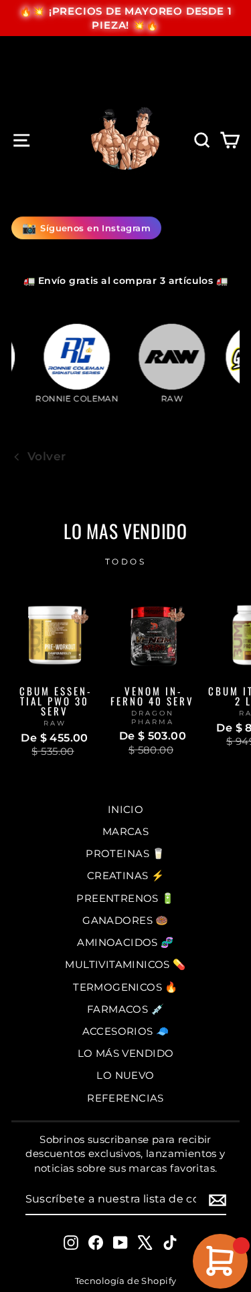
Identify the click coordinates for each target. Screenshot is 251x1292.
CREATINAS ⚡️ (126, 875)
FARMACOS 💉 (125, 1009)
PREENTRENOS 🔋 (125, 898)
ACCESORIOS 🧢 (125, 1031)
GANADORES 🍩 (125, 920)
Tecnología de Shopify (126, 1281)
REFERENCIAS (125, 1098)
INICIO (125, 809)
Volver (46, 456)
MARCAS (125, 831)
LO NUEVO (125, 1075)
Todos (126, 561)
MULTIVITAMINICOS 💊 (125, 964)
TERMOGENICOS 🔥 (125, 987)
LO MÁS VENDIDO (126, 1053)
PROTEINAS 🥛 (125, 853)
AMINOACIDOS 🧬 (125, 942)
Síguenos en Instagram (86, 228)
